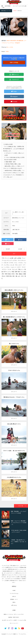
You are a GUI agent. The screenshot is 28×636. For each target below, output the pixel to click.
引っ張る (23, 271)
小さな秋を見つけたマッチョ (14, 477)
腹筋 (17, 353)
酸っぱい (18, 276)
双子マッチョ (7, 271)
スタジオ (6, 262)
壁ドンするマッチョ (14, 343)
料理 (6, 274)
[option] (14, 515)
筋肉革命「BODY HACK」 (14, 617)
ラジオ (9, 269)
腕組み (21, 274)
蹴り (14, 276)
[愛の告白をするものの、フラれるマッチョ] (14, 410)
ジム (13, 212)
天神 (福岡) (15, 233)
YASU (7, 51)
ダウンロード (14, 311)
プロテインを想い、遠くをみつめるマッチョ (14, 450)
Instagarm (17, 42)
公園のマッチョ (10, 298)
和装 (13, 271)
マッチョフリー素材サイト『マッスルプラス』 (17, 634)
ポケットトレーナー (14, 623)
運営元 (14, 602)
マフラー (4, 269)
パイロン (20, 262)
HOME (14, 590)
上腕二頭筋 (15, 229)
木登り (13, 274)
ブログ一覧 (20, 505)
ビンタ (12, 265)
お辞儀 (19, 258)
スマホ (11, 262)
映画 (9, 274)
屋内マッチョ (18, 212)
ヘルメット (13, 267)
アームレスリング (7, 260)
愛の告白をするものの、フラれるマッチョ (14, 397)
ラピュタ (14, 269)
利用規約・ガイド (14, 599)
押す (3, 274)
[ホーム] (2, 5)
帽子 (19, 271)
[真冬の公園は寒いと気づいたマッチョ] (14, 303)
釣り (22, 276)
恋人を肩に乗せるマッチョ (14, 424)
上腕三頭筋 (15, 300)
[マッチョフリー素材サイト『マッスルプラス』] (14, 2)
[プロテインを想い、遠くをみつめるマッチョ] (14, 464)
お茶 (15, 258)
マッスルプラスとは (14, 593)
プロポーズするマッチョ (14, 370)
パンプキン (7, 265)
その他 (15, 298)
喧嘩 (16, 271)
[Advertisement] (14, 196)
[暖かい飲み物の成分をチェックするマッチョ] (14, 330)
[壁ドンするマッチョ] (14, 357)
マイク (24, 267)
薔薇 (24, 274)
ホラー (19, 267)
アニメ (23, 258)
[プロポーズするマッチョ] (14, 384)
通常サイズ (15, 74)
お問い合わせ (14, 605)
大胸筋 (13, 353)
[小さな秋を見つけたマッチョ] (14, 491)
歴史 (17, 274)
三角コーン (21, 269)
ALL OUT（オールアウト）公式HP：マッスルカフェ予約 (14, 620)
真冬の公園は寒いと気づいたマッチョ (14, 290)
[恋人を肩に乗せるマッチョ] (14, 437)
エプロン (14, 260)
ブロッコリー (18, 265)
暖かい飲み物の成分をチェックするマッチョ (14, 316)
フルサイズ (15, 79)
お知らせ (14, 596)
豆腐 (7, 276)
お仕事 (11, 258)
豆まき (4, 276)
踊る (10, 276)
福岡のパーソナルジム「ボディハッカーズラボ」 (14, 614)
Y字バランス (5, 258)
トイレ (15, 262)
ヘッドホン (7, 267)
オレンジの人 (10, 47)
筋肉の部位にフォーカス (6, 10)
